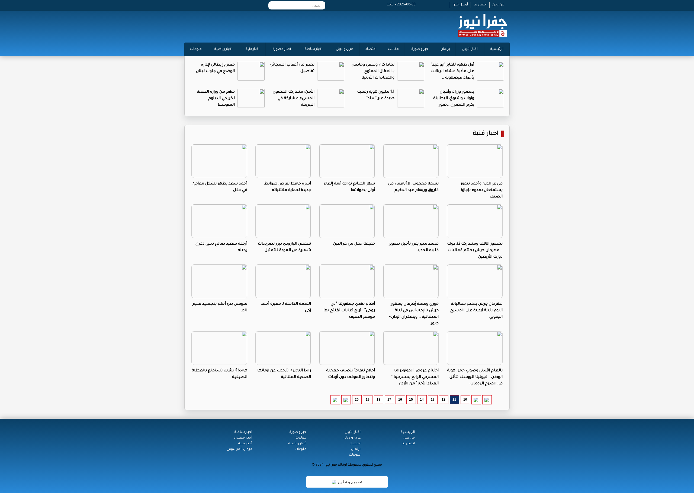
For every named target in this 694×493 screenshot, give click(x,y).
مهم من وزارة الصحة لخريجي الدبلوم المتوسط (216, 98)
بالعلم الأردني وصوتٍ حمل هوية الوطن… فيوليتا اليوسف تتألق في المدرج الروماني (475, 377)
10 (465, 399)
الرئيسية (496, 49)
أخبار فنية (252, 49)
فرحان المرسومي (239, 449)
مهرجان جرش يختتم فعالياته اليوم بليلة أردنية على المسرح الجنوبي (476, 310)
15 (411, 399)
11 (454, 399)
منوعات (196, 49)
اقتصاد (370, 49)
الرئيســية (408, 432)
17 (389, 399)
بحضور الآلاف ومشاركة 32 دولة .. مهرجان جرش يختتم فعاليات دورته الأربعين (475, 250)
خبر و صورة (419, 49)
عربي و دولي (344, 49)
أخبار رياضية (223, 49)
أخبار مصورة (281, 49)
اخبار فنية (486, 134)
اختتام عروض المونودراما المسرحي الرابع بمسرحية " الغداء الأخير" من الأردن (415, 377)
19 (368, 399)
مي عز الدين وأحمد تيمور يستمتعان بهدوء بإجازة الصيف (482, 190)
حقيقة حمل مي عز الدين (354, 244)
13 (433, 399)
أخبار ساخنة (313, 49)
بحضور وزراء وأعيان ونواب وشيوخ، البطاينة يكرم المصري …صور (453, 98)
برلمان (445, 49)
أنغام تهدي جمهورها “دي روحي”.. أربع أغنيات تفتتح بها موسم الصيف (349, 310)
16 (400, 399)
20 (357, 399)
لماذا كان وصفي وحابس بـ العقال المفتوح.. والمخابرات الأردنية (373, 71)
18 (378, 399)
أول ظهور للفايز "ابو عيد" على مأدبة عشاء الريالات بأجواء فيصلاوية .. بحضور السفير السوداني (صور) (452, 78)
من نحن (498, 5)
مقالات (393, 49)
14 (422, 399)
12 (443, 399)
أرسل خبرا (460, 5)
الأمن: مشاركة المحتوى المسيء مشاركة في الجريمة (293, 98)
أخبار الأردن (470, 49)
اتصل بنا (480, 5)
